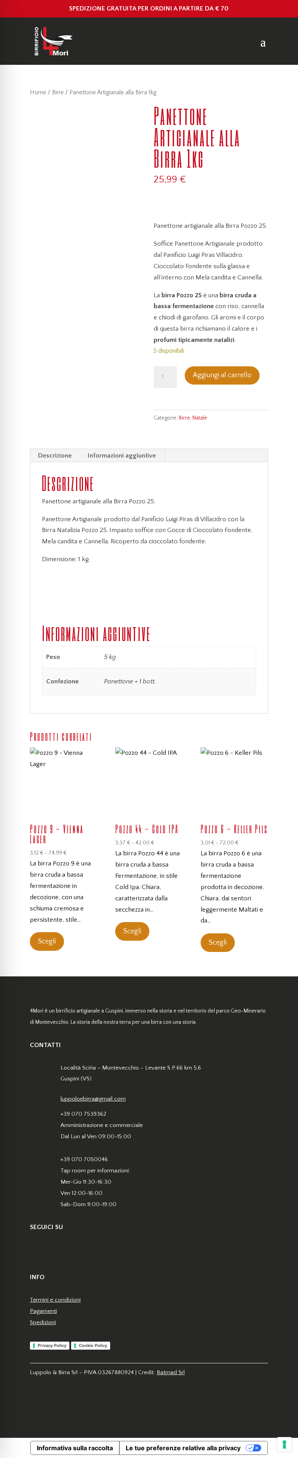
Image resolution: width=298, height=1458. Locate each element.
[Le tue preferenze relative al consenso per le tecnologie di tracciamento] (284, 1444)
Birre (58, 92)
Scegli (47, 941)
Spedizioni (43, 1322)
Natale (199, 418)
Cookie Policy (93, 1345)
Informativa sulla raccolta (75, 1448)
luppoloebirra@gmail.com (93, 1099)
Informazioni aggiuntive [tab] (122, 455)
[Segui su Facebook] (36, 1251)
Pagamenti (43, 1311)
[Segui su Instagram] (51, 1251)
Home (38, 92)
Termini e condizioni (55, 1300)
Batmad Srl (171, 1372)
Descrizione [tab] (55, 455)
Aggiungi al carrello (222, 375)
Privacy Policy (52, 1345)
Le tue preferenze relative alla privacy (183, 1448)
